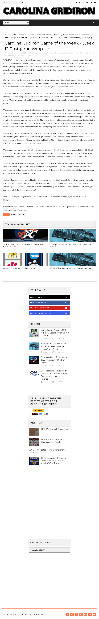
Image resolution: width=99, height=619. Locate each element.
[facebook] (76, 2)
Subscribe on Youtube (41, 308)
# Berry (22, 214)
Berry (21, 35)
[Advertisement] (49, 576)
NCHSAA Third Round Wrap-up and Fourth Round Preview (72, 268)
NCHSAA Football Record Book (55, 429)
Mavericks (23, 37)
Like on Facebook (38, 302)
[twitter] (72, 2)
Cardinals (30, 35)
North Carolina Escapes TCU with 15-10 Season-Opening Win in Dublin (55, 333)
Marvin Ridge (10, 37)
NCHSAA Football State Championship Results (52, 440)
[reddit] (94, 2)
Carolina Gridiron (44, 35)
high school (85, 35)
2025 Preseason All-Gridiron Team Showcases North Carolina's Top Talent (53, 460)
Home (7, 35)
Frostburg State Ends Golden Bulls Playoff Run (20, 268)
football (57, 35)
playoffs (33, 37)
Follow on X (36, 297)
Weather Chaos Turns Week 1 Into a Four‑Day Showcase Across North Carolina (54, 346)
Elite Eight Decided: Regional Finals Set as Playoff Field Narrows (70, 246)
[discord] (91, 2)
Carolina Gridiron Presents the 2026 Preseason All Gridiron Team (54, 360)
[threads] (79, 2)
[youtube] (86, 2)
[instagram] (83, 2)
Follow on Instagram (40, 313)
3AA (14, 35)
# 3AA (13, 214)
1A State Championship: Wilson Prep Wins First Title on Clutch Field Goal (24, 246)
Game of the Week (70, 35)
